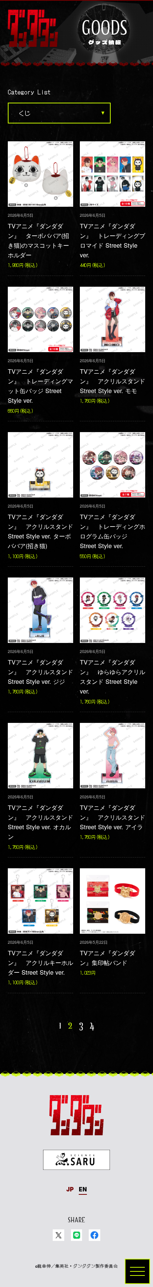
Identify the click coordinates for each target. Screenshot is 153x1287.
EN (83, 1189)
